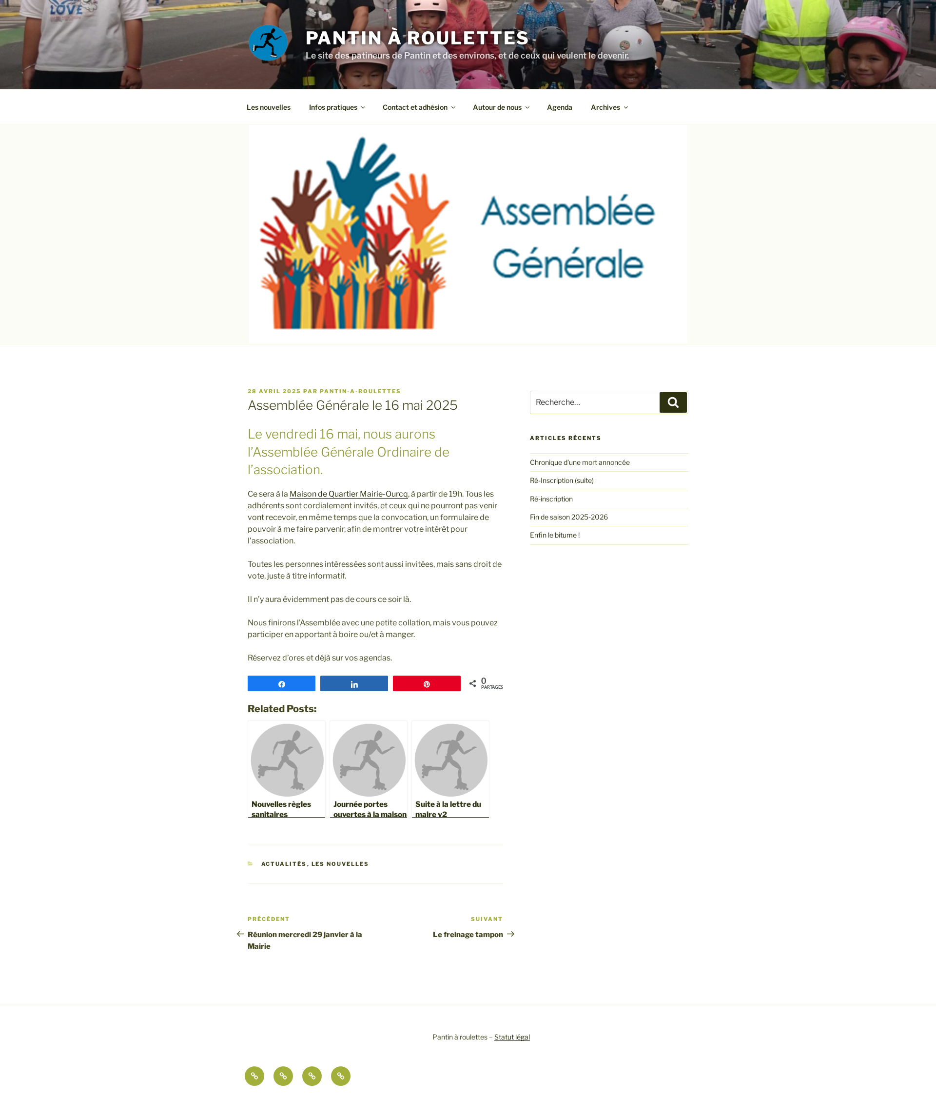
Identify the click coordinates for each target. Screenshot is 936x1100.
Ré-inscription (551, 499)
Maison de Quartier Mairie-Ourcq (349, 494)
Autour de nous (497, 107)
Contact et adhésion (415, 107)
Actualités (284, 863)
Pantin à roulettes (418, 38)
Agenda (559, 107)
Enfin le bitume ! (555, 535)
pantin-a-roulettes (360, 391)
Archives (605, 107)
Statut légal (512, 1037)
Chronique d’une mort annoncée (580, 462)
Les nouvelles (269, 107)
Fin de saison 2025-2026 (569, 517)
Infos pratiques (333, 107)
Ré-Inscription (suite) (562, 480)
